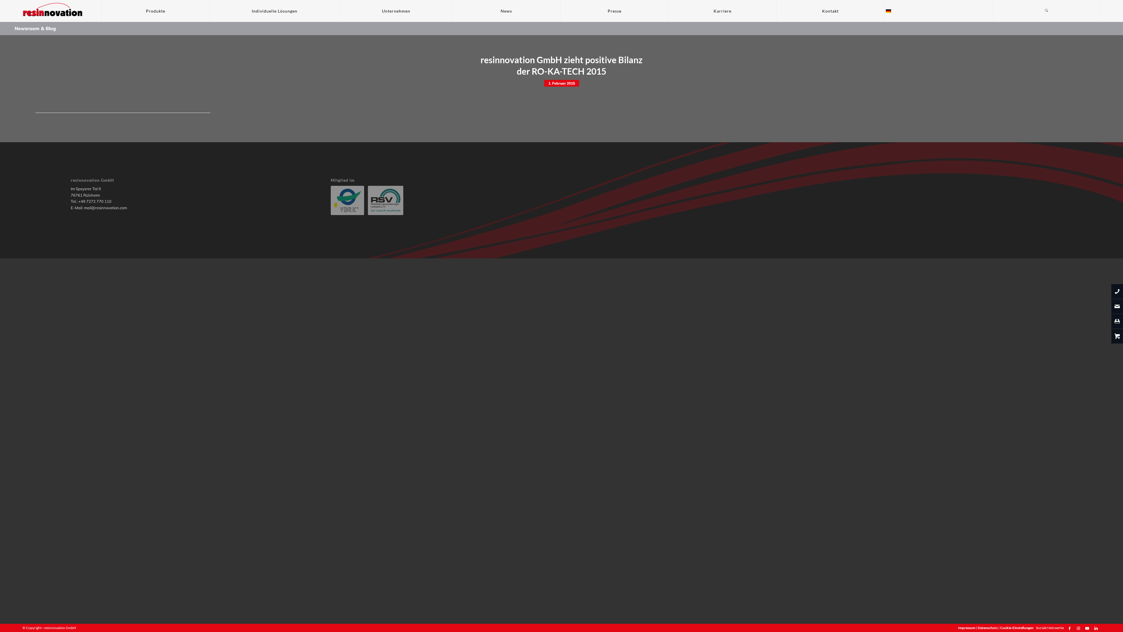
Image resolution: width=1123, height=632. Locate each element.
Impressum (967, 628)
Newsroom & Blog (35, 28)
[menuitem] (155, 11)
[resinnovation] (53, 11)
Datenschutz (988, 628)
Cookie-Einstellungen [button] (1017, 628)
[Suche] (1046, 11)
